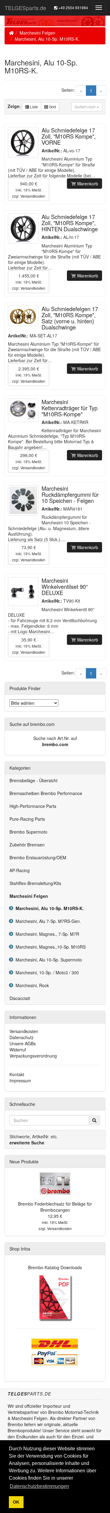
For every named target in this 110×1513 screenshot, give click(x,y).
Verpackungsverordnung (33, 1056)
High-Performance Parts (32, 806)
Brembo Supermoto (28, 832)
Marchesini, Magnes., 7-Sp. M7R (46, 934)
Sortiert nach (86, 106)
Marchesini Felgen (37, 33)
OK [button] (16, 1502)
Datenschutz (21, 1037)
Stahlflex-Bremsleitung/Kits (35, 883)
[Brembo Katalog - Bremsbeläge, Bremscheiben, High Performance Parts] (55, 1297)
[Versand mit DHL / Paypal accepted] (55, 1351)
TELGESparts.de (25, 8)
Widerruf (17, 1049)
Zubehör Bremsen (27, 845)
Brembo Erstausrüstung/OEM (37, 857)
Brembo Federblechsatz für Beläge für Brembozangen (55, 1207)
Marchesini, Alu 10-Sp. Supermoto (47, 960)
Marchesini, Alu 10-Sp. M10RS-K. (47, 39)
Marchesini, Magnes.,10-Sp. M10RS (49, 947)
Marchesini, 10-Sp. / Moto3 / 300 (46, 972)
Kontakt (16, 1074)
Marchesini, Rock (31, 985)
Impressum (20, 1080)
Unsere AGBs (22, 1043)
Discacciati (19, 998)
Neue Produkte (23, 1161)
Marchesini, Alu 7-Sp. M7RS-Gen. (47, 921)
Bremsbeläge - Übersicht (33, 780)
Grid (52, 106)
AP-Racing (19, 870)
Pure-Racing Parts (27, 819)
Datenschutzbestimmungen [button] (39, 1486)
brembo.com (55, 744)
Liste (33, 106)
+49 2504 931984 (72, 7)
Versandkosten (32, 196)
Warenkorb (87, 183)
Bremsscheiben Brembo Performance (45, 793)
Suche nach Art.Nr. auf (55, 738)
